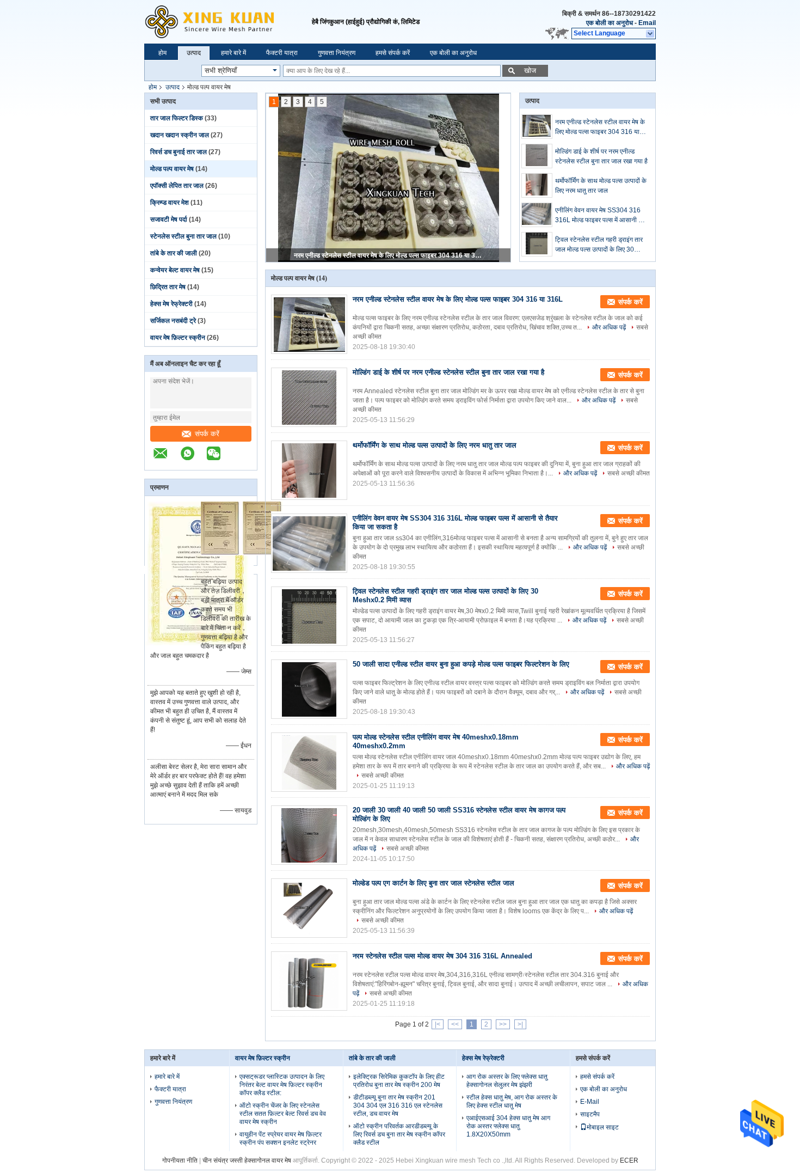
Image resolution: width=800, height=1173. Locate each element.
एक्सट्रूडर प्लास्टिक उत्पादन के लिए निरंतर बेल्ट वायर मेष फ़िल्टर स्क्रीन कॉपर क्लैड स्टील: (281, 1085)
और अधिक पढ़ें (609, 327)
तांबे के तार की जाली (173, 253)
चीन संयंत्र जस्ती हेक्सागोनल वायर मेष (246, 1160)
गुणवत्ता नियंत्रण (336, 53)
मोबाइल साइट (603, 1127)
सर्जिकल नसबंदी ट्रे (173, 321)
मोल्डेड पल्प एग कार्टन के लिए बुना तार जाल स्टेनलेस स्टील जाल (433, 883)
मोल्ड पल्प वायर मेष (172, 169)
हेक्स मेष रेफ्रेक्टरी (171, 304)
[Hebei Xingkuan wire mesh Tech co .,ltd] (228, 22)
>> (503, 1024)
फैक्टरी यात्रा (282, 53)
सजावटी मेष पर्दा (168, 219)
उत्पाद (194, 53)
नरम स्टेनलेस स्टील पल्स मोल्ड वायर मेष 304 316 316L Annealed (442, 956)
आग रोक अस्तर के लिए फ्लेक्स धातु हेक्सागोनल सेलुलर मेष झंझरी (506, 1081)
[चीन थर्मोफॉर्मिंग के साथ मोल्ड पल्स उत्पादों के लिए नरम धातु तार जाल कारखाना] (309, 470)
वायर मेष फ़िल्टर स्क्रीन (177, 337)
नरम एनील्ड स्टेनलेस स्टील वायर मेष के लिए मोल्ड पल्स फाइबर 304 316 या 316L (389, 255)
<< (455, 1024)
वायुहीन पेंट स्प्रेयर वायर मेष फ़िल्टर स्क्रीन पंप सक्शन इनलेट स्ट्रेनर (280, 1138)
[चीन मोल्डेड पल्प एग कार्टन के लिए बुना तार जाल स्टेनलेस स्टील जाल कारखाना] (309, 908)
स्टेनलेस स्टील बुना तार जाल (183, 236)
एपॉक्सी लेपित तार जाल (177, 186)
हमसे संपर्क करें (393, 53)
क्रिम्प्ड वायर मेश (169, 202)
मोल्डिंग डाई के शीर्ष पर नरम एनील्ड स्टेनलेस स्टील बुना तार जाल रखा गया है (601, 156)
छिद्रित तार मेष (168, 287)
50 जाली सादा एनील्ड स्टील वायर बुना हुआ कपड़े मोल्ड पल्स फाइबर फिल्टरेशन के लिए (461, 664)
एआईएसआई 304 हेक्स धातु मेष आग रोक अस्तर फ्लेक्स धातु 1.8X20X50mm (508, 1126)
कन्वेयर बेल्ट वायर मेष (175, 270)
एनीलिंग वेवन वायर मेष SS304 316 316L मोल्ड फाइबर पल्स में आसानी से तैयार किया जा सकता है (599, 215)
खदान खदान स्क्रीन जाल (179, 135)
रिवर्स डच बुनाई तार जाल (178, 152)
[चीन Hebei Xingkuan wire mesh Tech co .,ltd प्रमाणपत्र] (199, 643)
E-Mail (589, 1101)
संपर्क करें (207, 434)
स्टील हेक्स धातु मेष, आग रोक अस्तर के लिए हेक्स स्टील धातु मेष (511, 1101)
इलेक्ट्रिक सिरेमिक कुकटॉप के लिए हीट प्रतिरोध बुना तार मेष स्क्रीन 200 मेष (399, 1081)
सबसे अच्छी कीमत (628, 473)
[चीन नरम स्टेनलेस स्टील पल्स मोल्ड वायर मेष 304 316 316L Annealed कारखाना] (309, 981)
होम (162, 53)
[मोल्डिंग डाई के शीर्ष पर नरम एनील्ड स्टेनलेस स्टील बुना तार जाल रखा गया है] (536, 156)
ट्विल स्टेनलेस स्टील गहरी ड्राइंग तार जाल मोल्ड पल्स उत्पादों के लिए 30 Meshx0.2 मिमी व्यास (599, 245)
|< (437, 1024)
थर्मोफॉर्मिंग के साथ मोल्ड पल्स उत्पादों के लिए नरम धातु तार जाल (601, 185)
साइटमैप (590, 1114)
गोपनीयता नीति (180, 1160)
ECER (629, 1160)
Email (647, 23)
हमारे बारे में (233, 53)
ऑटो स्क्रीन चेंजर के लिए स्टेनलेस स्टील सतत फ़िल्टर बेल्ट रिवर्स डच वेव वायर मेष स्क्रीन (282, 1114)
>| (520, 1024)
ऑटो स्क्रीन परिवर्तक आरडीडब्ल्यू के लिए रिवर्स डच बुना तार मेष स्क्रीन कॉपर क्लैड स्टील (399, 1134)
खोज (530, 70)
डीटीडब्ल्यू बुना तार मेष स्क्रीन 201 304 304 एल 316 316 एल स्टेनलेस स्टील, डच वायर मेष (397, 1105)
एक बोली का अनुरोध (609, 23)
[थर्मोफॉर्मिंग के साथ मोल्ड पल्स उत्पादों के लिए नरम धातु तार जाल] (536, 185)
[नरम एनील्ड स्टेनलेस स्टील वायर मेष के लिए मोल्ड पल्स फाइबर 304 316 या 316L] (536, 126)
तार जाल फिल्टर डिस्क (176, 118)
